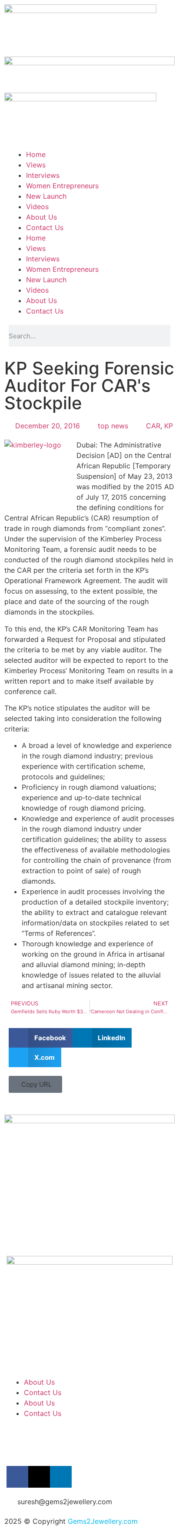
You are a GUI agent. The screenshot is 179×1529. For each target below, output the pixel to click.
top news (113, 425)
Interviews (43, 175)
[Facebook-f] (17, 1477)
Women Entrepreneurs (62, 185)
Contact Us (44, 227)
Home (36, 154)
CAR (153, 425)
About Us (41, 217)
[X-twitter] (39, 1477)
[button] (41, 1038)
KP (168, 425)
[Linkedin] (61, 1477)
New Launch (46, 196)
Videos (37, 206)
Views (36, 164)
